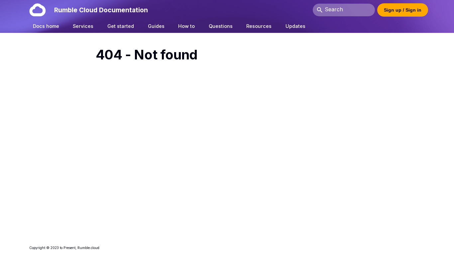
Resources (259, 26)
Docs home (46, 26)
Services (83, 26)
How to (186, 26)
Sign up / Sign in (402, 10)
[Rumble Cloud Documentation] (37, 10)
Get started (120, 26)
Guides (156, 26)
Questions (221, 26)
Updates (295, 26)
